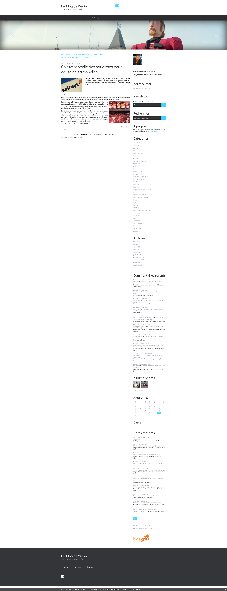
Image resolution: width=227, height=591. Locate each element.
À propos (90, 567)
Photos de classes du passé (142, 210)
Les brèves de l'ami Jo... (140, 197)
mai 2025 (136, 244)
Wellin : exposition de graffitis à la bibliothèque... (76, 57)
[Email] (117, 5)
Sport (135, 218)
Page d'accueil (98, 54)
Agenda (135, 148)
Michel (135, 282)
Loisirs (135, 202)
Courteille (136, 366)
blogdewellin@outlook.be (141, 88)
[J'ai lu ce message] (225, 589)
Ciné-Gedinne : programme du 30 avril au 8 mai (148, 463)
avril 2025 (136, 247)
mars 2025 (136, 249)
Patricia (135, 292)
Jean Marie (137, 309)
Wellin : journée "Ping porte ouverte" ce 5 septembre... (76, 54)
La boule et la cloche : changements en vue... (149, 293)
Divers (135, 174)
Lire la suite (154, 131)
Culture (135, 169)
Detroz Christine (138, 326)
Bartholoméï (137, 336)
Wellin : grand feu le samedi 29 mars (145, 510)
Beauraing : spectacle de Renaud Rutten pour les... (148, 479)
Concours (136, 164)
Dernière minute (138, 171)
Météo (135, 205)
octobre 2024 (137, 262)
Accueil (66, 18)
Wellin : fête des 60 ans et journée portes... (147, 455)
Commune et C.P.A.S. (140, 161)
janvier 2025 (137, 255)
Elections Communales (140, 177)
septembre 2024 (138, 265)
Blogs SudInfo (138, 153)
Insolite (135, 182)
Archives (78, 18)
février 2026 (137, 242)
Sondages (136, 215)
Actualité (136, 145)
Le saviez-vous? (138, 192)
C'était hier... (137, 156)
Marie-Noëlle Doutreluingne (142, 318)
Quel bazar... (137, 213)
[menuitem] (66, 18)
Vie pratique (137, 228)
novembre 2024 (138, 260)
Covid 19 (136, 166)
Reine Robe (137, 300)
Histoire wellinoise (139, 179)
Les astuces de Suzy (139, 195)
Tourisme (136, 221)
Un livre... (136, 226)
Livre (135, 200)
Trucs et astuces (138, 223)
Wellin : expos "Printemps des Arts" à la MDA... (148, 487)
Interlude (136, 184)
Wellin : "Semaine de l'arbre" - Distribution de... (149, 356)
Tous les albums (138, 390)
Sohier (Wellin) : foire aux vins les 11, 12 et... (147, 496)
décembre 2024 (138, 257)
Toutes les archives (138, 268)
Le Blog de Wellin (74, 6)
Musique (136, 208)
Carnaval (136, 158)
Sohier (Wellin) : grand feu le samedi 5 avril (147, 503)
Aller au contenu (6, 2)
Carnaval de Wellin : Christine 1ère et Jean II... (148, 318)
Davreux (136, 345)
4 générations (138, 143)
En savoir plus (136, 589)
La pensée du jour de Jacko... (142, 189)
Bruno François (138, 355)
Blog (134, 151)
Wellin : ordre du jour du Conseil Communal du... (148, 346)
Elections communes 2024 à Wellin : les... (148, 282)
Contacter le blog (93, 18)
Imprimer (110, 134)
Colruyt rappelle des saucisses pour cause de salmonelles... (91, 69)
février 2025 (137, 252)
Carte (137, 422)
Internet (136, 187)
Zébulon (136, 231)
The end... (136, 439)
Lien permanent (97, 134)
